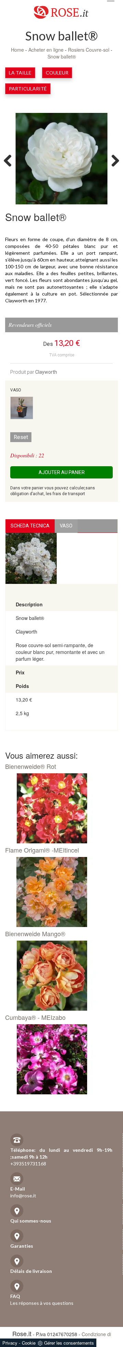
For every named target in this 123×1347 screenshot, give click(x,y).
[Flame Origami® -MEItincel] (59, 892)
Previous (10, 160)
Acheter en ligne (46, 49)
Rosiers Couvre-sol (88, 49)
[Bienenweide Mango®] (59, 976)
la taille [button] (20, 72)
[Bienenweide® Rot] (59, 808)
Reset (21, 437)
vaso (66, 525)
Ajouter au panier (62, 472)
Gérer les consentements (69, 1343)
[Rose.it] (61, 9)
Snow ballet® (61, 56)
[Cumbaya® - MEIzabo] (59, 1059)
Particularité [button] (28, 88)
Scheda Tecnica (30, 525)
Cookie (29, 1343)
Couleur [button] (57, 72)
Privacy (9, 1343)
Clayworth (46, 372)
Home (17, 49)
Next (113, 160)
